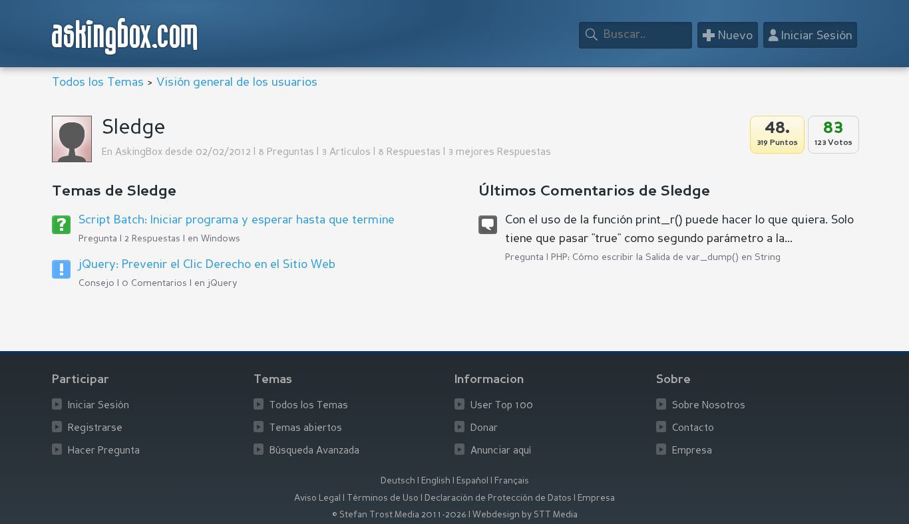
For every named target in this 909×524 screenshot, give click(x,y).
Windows (220, 238)
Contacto (693, 429)
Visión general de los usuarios (236, 82)
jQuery (222, 283)
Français (511, 481)
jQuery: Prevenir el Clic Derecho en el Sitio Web (207, 265)
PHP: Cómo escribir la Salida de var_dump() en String (666, 257)
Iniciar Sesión (98, 406)
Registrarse (95, 429)
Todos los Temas (98, 82)
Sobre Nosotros (708, 406)
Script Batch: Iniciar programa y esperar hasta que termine (237, 220)
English (436, 481)
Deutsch (398, 481)
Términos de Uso (383, 498)
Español (472, 481)
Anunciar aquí (501, 451)
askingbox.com (125, 36)
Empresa (692, 451)
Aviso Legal (317, 498)
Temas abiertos (306, 429)
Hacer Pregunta (104, 451)
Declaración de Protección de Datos (498, 498)
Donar (484, 429)
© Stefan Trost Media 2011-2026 (399, 515)
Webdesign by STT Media (525, 515)
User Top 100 (501, 406)
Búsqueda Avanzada (314, 451)
